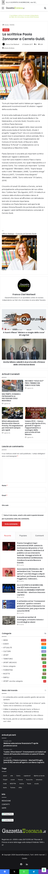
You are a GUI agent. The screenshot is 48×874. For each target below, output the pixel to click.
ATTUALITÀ (7, 648)
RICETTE (6, 674)
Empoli (5, 779)
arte (11, 776)
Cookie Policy (8, 820)
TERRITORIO (8, 659)
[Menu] (3, 8)
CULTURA (7, 651)
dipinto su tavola (39, 776)
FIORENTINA (8, 670)
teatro (5, 787)
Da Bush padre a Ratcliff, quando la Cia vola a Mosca (23, 715)
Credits (24, 858)
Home (6, 25)
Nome (4, 485)
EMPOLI (6, 677)
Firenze (20, 779)
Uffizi (20, 787)
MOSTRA (13, 783)
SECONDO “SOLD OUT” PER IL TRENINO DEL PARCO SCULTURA (34, 383)
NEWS (12, 25)
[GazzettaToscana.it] (15, 7)
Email (4, 495)
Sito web (5, 505)
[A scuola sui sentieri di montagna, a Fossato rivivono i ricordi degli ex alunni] (8, 620)
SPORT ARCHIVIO (10, 662)
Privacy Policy (8, 814)
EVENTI (6, 644)
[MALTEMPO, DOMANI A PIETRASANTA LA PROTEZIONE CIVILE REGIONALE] (12, 386)
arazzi (5, 776)
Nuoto (29, 783)
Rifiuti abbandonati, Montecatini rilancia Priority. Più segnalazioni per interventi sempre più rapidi (12, 425)
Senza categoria (9, 666)
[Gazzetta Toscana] (24, 16)
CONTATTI (6, 804)
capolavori (27, 776)
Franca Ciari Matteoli (12, 44)
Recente (7, 535)
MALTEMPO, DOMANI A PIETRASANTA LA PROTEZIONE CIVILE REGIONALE (11, 397)
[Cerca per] (45, 8)
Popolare (23, 535)
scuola (36, 783)
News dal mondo (9, 690)
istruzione (39, 779)
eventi (13, 779)
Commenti (39, 535)
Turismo (12, 787)
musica (21, 783)
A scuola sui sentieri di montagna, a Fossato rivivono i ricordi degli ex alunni (30, 619)
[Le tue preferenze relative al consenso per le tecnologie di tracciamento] (44, 870)
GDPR (4, 808)
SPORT (6, 655)
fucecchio (29, 779)
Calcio (18, 776)
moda (5, 783)
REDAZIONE (6, 801)
